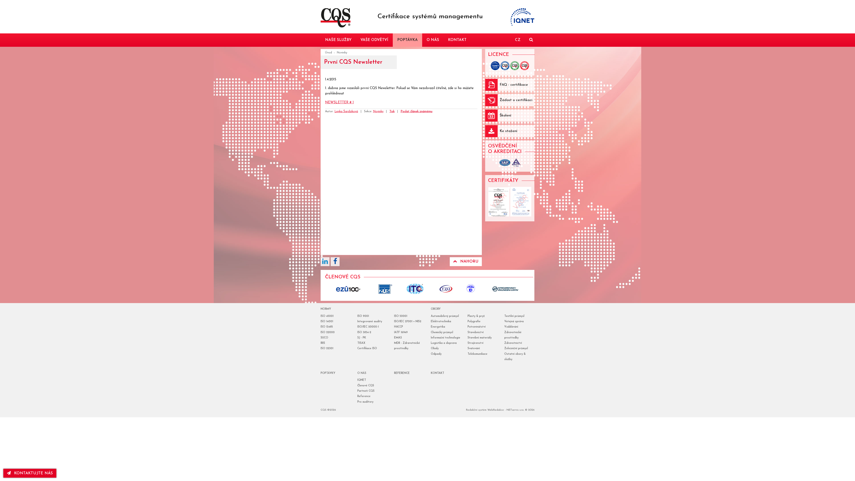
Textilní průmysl (514, 316)
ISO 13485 (327, 327)
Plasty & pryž (476, 316)
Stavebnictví (476, 332)
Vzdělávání (511, 327)
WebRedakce (495, 410)
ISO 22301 (327, 348)
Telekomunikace (477, 354)
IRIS (323, 343)
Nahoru (469, 261)
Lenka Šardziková (346, 111)
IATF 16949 (401, 332)
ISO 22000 (328, 332)
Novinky (342, 52)
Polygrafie (474, 321)
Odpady (436, 354)
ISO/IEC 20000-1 (368, 327)
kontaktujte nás (33, 473)
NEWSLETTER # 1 (339, 102)
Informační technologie (445, 337)
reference (402, 373)
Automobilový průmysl (445, 316)
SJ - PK (361, 337)
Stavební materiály (480, 337)
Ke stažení (508, 131)
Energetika (438, 327)
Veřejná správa (514, 321)
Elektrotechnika (441, 321)
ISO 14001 (327, 321)
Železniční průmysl (516, 348)
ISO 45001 (327, 316)
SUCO (324, 337)
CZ (517, 40)
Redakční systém (476, 410)
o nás (361, 373)
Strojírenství (475, 343)
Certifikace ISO (367, 348)
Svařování (474, 348)
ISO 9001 (363, 316)
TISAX (361, 343)
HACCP (398, 327)
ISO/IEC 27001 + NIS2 (407, 321)
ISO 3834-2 (364, 332)
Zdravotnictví (513, 343)
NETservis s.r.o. (515, 410)
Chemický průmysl (442, 332)
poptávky (328, 373)
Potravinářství (477, 327)
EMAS (398, 337)
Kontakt (437, 373)
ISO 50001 (400, 316)
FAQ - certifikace (514, 85)
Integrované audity (369, 321)
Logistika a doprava (444, 343)
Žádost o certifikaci (516, 100)
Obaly (435, 348)
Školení (505, 115)
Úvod (328, 52)
